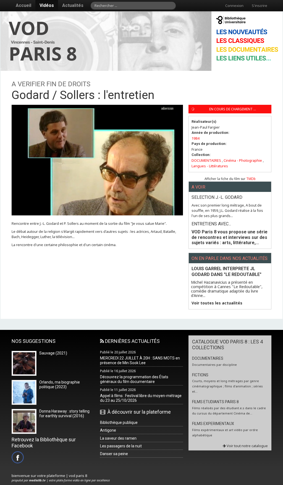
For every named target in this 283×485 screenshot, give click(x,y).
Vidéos (47, 5)
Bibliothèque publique (119, 422)
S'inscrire (259, 5)
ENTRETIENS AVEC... (211, 223)
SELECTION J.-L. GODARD (217, 197)
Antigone (108, 430)
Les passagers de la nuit (121, 446)
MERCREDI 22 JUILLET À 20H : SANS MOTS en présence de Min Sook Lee (140, 360)
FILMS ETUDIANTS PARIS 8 (215, 402)
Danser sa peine (114, 454)
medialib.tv (37, 480)
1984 (195, 138)
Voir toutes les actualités (217, 303)
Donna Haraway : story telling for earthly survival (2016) (64, 413)
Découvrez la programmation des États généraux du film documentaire (134, 379)
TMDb (251, 178)
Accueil (23, 5)
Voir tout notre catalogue (247, 445)
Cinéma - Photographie (243, 160)
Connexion (234, 5)
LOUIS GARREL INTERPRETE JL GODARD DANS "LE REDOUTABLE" (226, 271)
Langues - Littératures (210, 165)
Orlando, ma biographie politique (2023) (59, 384)
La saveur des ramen (118, 438)
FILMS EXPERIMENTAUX (213, 423)
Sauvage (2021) (53, 353)
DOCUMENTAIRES (206, 160)
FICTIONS (200, 375)
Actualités (72, 5)
